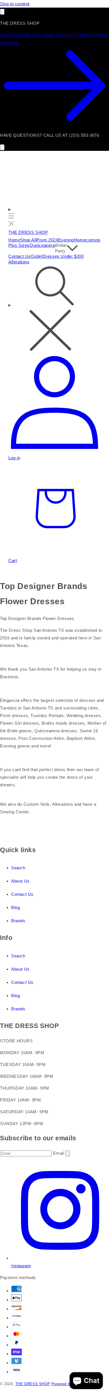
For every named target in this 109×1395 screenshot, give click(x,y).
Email (59, 1153)
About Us (20, 881)
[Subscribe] (67, 1153)
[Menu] (11, 217)
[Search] (54, 309)
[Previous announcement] (2, 12)
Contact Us (22, 894)
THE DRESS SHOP (32, 1384)
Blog (15, 907)
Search (18, 867)
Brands (18, 920)
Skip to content (15, 3)
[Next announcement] (2, 147)
